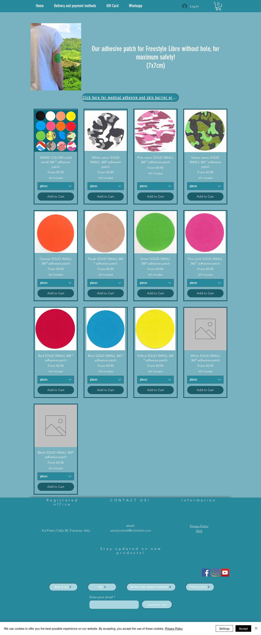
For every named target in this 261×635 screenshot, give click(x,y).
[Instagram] (215, 573)
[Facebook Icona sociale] (206, 573)
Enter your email (101, 597)
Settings (224, 628)
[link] (218, 6)
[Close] (256, 628)
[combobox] (56, 186)
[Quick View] (55, 131)
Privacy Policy (199, 526)
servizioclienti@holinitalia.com (130, 530)
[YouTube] (225, 573)
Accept (243, 628)
